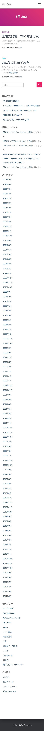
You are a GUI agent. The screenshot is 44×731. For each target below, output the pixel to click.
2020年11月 (7, 432)
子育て (5, 641)
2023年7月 (7, 301)
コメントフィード (10, 686)
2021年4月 (7, 414)
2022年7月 (7, 357)
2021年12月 (7, 386)
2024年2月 (7, 269)
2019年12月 (7, 460)
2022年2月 (7, 376)
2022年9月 (7, 348)
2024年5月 (7, 254)
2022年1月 (7, 381)
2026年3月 (7, 194)
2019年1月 (7, 498)
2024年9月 (7, 240)
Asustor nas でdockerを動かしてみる (18, 154)
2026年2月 (7, 198)
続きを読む (13, 73)
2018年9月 (7, 516)
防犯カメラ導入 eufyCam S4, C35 (16, 120)
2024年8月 (7, 245)
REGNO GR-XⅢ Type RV (12, 115)
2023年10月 (7, 287)
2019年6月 (7, 479)
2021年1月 (7, 423)
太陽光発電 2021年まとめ (20, 36)
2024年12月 (7, 236)
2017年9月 (7, 573)
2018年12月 (7, 503)
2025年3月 (7, 222)
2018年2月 (7, 549)
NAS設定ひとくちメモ (11, 618)
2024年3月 (7, 264)
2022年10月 (7, 343)
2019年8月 (7, 474)
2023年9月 (7, 292)
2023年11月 (7, 283)
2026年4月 (7, 189)
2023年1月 (7, 329)
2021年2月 (7, 418)
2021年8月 (7, 400)
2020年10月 (7, 437)
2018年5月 (7, 535)
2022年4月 (7, 367)
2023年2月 (7, 325)
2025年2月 (7, 226)
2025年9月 (7, 203)
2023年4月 (7, 315)
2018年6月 (7, 531)
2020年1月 (7, 456)
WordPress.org (9, 691)
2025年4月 (7, 217)
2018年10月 (7, 512)
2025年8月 (7, 208)
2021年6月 (7, 404)
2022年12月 (7, 334)
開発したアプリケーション (13, 665)
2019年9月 (7, 470)
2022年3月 (7, 371)
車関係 (5, 660)
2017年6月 (7, 587)
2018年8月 (7, 521)
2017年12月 (7, 559)
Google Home (8, 613)
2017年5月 (7, 591)
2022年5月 (7, 362)
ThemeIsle (28, 725)
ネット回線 (7, 632)
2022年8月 (7, 353)
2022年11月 (7, 339)
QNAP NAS (7, 623)
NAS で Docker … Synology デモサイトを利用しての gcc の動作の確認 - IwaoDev (22, 158)
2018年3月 (7, 545)
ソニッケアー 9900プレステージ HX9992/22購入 (21, 106)
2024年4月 (7, 259)
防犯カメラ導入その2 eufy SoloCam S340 (19, 110)
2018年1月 (7, 554)
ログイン (6, 677)
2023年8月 (7, 297)
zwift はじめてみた (16, 63)
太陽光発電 (5, 32)
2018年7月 (7, 526)
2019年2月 (7, 493)
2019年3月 (7, 488)
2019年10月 (7, 465)
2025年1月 (7, 231)
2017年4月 (7, 596)
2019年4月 (7, 484)
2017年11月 (7, 563)
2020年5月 (7, 446)
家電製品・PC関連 (10, 646)
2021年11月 (7, 390)
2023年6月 (7, 306)
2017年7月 (7, 582)
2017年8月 (7, 577)
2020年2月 (7, 451)
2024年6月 (7, 250)
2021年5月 (7, 409)
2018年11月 (7, 507)
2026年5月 (7, 184)
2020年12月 (7, 428)
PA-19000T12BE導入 (11, 101)
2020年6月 (7, 442)
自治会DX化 (7, 655)
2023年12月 (7, 278)
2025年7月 (7, 212)
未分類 (5, 651)
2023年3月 (7, 320)
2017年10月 (7, 568)
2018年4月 (7, 540)
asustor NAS (8, 609)
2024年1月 (7, 273)
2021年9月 (7, 395)
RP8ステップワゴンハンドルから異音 (17, 132)
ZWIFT (4, 58)
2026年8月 (7, 180)
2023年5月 (7, 311)
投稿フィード (8, 682)
